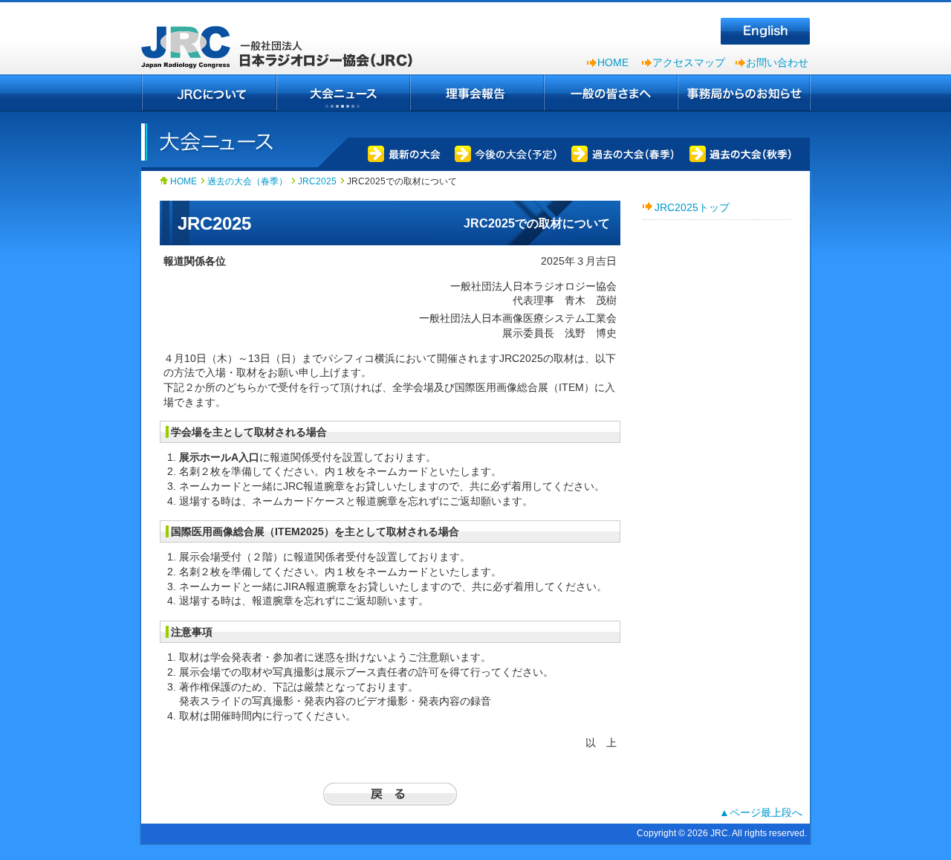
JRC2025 (317, 181)
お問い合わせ (777, 62)
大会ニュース (343, 92)
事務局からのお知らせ (744, 92)
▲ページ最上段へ (760, 812)
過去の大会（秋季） (740, 152)
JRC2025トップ (692, 207)
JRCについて (208, 92)
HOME (613, 62)
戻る (390, 794)
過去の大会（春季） (621, 152)
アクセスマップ (688, 62)
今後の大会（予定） (503, 152)
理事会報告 (477, 92)
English (765, 31)
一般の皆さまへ (611, 92)
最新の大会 (401, 152)
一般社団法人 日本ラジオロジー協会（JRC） (282, 37)
